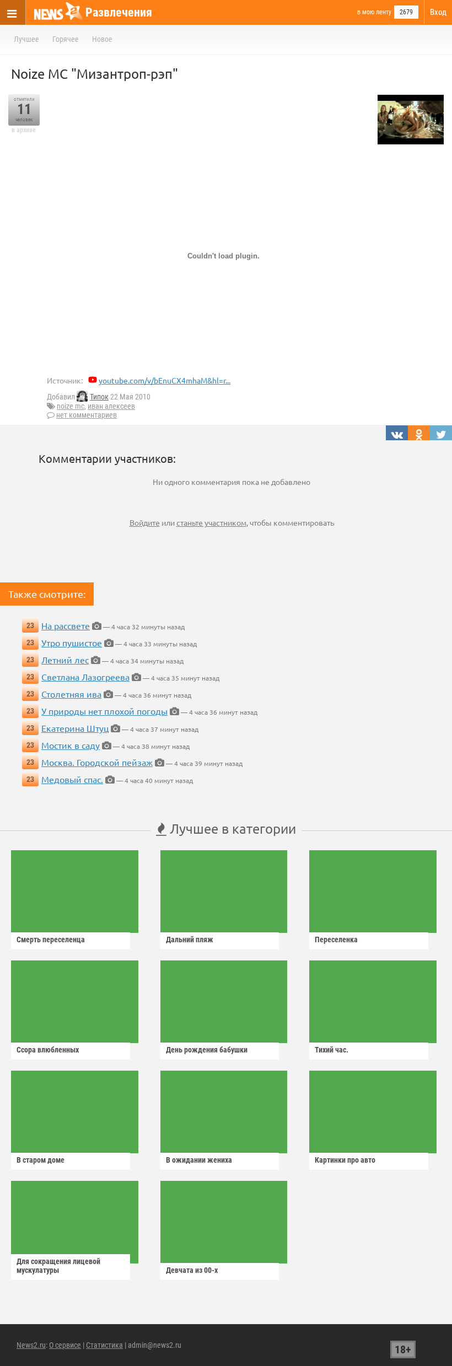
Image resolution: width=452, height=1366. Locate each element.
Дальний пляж (189, 939)
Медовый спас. (72, 779)
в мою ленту (374, 12)
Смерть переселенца (51, 939)
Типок (99, 396)
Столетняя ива (71, 693)
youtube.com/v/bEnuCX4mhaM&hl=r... (164, 380)
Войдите (145, 522)
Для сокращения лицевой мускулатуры (58, 1266)
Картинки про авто (345, 1160)
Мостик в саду (70, 745)
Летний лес (65, 659)
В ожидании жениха (199, 1160)
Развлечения (118, 12)
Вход (438, 12)
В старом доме (40, 1160)
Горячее (65, 39)
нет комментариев (86, 415)
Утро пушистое (71, 642)
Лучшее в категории (231, 828)
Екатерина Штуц (75, 727)
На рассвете (65, 625)
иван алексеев (111, 406)
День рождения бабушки (206, 1049)
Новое (102, 39)
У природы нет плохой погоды (104, 710)
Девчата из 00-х (192, 1270)
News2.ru (31, 1345)
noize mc (70, 406)
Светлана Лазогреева (85, 676)
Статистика (104, 1345)
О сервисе (65, 1345)
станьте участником (211, 522)
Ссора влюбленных (48, 1049)
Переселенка (336, 939)
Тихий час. (331, 1049)
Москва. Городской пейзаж (97, 762)
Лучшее (26, 39)
